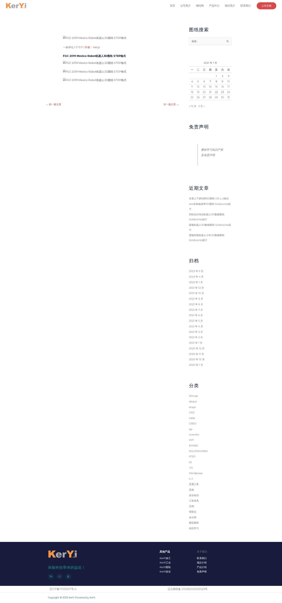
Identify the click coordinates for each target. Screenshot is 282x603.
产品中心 (214, 5)
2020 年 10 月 (197, 359)
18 (192, 92)
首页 (172, 5)
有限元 (192, 511)
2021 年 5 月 (196, 320)
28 (210, 97)
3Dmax (193, 395)
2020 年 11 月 (196, 353)
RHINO (193, 445)
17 (228, 86)
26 (198, 97)
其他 (191, 489)
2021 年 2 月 (196, 337)
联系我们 (245, 5)
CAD (192, 412)
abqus (193, 401)
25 (192, 97)
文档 (191, 506)
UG (191, 467)
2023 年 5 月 (196, 271)
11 (192, 86)
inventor (194, 434)
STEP (79, 47)
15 (216, 86)
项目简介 (230, 5)
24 (228, 92)
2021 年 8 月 (196, 304)
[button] (266, 5)
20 (204, 92)
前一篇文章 (53, 104)
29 (216, 97)
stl (190, 462)
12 (198, 86)
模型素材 (194, 522)
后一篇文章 (171, 104)
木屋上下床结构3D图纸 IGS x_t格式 (209, 198)
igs (190, 429)
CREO (192, 423)
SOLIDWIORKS (198, 451)
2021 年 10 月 (196, 293)
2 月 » (201, 106)
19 (198, 92)
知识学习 (194, 528)
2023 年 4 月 (196, 276)
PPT (191, 440)
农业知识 (194, 495)
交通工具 (194, 484)
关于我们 (202, 551)
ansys (192, 407)
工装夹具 (194, 500)
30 (222, 97)
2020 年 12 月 (196, 348)
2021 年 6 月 (196, 315)
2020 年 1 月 (196, 364)
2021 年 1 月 (195, 342)
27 (204, 97)
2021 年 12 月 (196, 287)
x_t (191, 478)
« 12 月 (192, 106)
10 (228, 81)
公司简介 (185, 5)
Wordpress (196, 473)
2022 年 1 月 (196, 282)
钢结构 (200, 5)
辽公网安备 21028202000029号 (187, 589)
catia (192, 418)
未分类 (192, 517)
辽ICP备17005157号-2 (63, 589)
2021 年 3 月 (196, 331)
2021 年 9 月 (196, 298)
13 (204, 86)
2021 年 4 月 (196, 326)
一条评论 (68, 47)
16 (222, 86)
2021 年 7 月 (196, 309)
